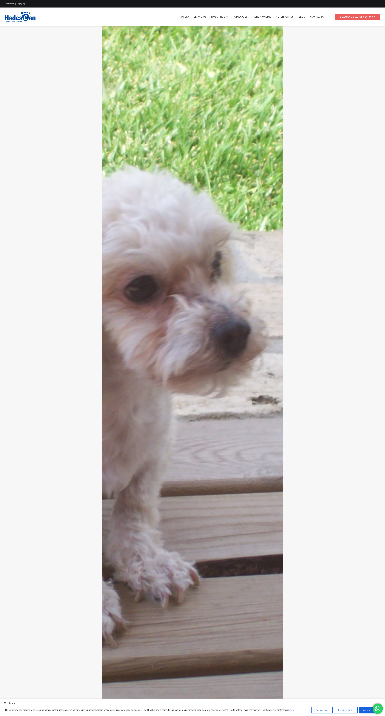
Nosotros (218, 16)
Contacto (317, 16)
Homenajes (240, 16)
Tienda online (261, 16)
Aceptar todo (370, 710)
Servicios (200, 16)
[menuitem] (185, 17)
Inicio (185, 16)
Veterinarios (285, 16)
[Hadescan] (20, 17)
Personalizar (322, 710)
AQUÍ (292, 710)
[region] (192, 707)
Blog (302, 16)
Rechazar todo (345, 710)
